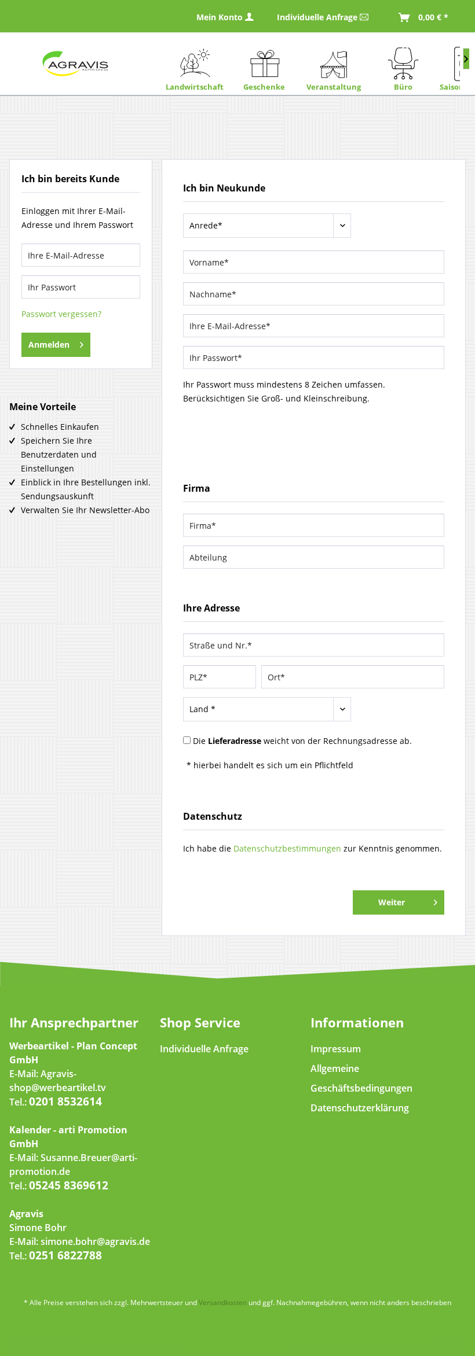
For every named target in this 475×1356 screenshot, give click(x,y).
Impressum (335, 1048)
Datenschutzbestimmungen (287, 848)
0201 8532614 (65, 1101)
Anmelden (49, 344)
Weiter (391, 902)
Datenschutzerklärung (359, 1107)
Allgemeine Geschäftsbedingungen (361, 1078)
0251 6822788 (65, 1255)
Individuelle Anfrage (318, 17)
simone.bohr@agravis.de (95, 1241)
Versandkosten (223, 1302)
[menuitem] (420, 16)
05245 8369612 (68, 1185)
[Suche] (395, 49)
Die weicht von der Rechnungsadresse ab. (302, 740)
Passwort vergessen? (61, 313)
